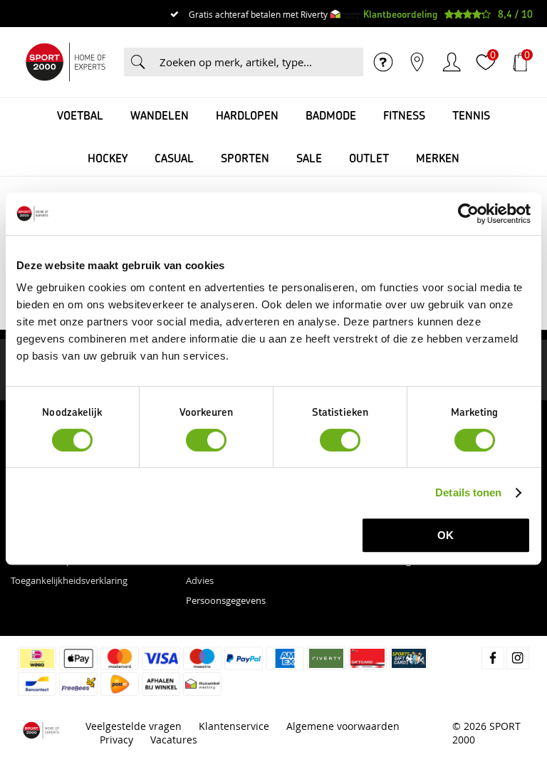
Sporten (245, 157)
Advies (200, 580)
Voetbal (80, 115)
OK (445, 535)
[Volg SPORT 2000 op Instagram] (517, 658)
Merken (437, 157)
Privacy (116, 739)
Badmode (331, 115)
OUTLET (369, 157)
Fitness (404, 115)
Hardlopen (247, 115)
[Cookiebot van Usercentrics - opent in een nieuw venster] (468, 213)
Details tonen (468, 492)
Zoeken (138, 62)
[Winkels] (417, 62)
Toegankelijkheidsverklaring (69, 580)
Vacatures (173, 739)
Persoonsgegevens (226, 600)
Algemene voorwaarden (343, 726)
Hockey (107, 157)
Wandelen (159, 115)
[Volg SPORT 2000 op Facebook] (492, 658)
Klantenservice (234, 726)
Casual (174, 157)
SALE (309, 157)
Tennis (471, 115)
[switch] (206, 440)
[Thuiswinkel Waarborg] (346, 14)
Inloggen (451, 62)
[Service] (383, 62)
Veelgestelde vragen (133, 726)
